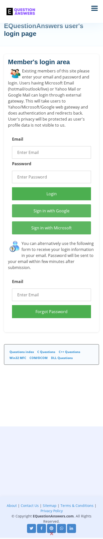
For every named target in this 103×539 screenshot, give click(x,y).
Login (51, 194)
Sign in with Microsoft (51, 228)
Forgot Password (52, 311)
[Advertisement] (51, 478)
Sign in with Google (52, 211)
